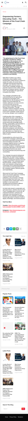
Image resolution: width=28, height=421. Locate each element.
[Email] (17, 228)
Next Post (23, 288)
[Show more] (20, 228)
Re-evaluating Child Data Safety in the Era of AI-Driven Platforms (8, 335)
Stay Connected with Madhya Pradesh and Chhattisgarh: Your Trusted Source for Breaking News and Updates (8, 312)
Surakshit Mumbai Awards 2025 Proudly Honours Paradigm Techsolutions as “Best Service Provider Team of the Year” (19, 312)
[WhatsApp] (14, 228)
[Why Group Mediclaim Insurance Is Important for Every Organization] (20, 242)
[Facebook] (7, 228)
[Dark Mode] (22, 2)
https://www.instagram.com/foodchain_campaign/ (14, 211)
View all (23, 236)
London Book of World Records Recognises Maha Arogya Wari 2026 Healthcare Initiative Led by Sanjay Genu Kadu (8, 254)
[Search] (26, 2)
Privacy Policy (13, 417)
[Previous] (24, 6)
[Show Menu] (2, 2)
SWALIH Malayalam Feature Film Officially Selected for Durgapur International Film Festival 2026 (8, 277)
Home (4, 11)
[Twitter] (10, 228)
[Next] (26, 6)
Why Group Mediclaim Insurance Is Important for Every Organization (20, 252)
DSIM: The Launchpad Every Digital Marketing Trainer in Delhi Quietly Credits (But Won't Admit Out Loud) (20, 337)
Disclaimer (20, 417)
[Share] (24, 28)
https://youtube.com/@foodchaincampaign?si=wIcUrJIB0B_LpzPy (14, 206)
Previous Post (6, 288)
